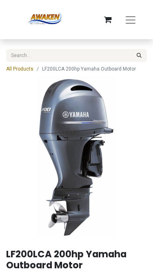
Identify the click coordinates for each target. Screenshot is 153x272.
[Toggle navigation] (130, 19)
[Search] (139, 55)
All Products (19, 69)
